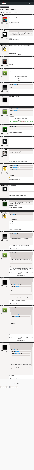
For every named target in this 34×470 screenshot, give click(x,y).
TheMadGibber (14, 31)
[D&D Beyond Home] (3, 3)
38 (15, 12)
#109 (32, 124)
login (19, 382)
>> (17, 84)
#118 (32, 277)
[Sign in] (31, 3)
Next (17, 12)
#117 (32, 250)
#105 (32, 68)
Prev (1, 12)
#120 (32, 342)
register (25, 382)
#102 (32, 29)
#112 (32, 163)
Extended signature (11, 64)
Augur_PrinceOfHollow (15, 108)
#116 (32, 231)
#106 (32, 82)
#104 (32, 56)
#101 (32, 14)
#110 (32, 136)
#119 (32, 305)
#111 (32, 148)
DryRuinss (14, 126)
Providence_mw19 (15, 212)
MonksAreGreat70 (15, 84)
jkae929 (14, 150)
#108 (32, 106)
